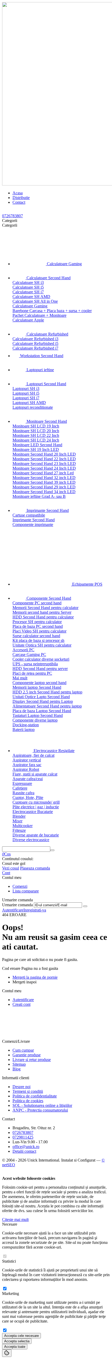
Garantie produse (27, 1055)
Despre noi (21, 1086)
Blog (17, 1069)
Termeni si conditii (28, 1091)
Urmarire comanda (17, 905)
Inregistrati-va (34, 910)
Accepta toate (14, 1347)
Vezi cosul (10, 868)
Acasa (18, 193)
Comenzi (20, 886)
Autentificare (12, 910)
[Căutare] (52, 850)
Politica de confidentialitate (35, 1096)
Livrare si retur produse (32, 1059)
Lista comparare (26, 891)
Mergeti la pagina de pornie (35, 977)
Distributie (21, 197)
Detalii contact (24, 1151)
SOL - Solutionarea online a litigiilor (42, 1105)
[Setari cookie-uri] (6, 1353)
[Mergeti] (85, 906)
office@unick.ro (26, 1146)
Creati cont (21, 1004)
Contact (19, 202)
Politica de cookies (28, 1101)
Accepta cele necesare (21, 1336)
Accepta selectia (16, 1341)
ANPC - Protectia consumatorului (40, 1110)
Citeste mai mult (15, 1219)
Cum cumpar (23, 1050)
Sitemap (19, 1064)
